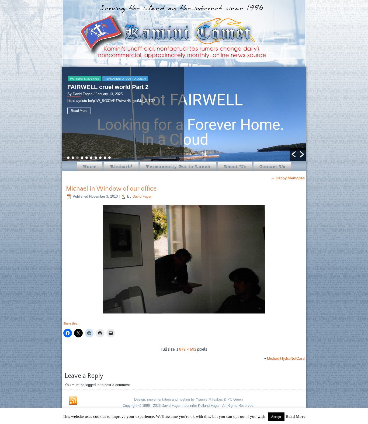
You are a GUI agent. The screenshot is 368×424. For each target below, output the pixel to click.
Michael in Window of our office (111, 188)
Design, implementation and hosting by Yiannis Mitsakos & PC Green (188, 399)
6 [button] (91, 157)
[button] (294, 154)
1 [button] (68, 157)
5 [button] (86, 157)
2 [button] (73, 157)
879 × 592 (187, 349)
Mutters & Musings (84, 78)
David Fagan (142, 196)
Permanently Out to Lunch (125, 78)
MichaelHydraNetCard (286, 358)
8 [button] (100, 157)
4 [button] (82, 157)
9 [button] (105, 157)
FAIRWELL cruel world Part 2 (107, 87)
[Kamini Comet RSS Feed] (73, 401)
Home (89, 166)
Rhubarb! (121, 166)
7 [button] (96, 157)
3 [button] (77, 157)
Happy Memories (288, 178)
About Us (235, 166)
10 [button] (109, 157)
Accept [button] (276, 417)
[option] (184, 114)
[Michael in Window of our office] (184, 314)
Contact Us (272, 166)
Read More (79, 111)
